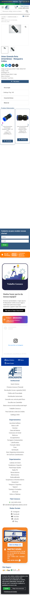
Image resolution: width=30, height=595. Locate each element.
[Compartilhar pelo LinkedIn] (9, 65)
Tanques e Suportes (15, 484)
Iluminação (15, 450)
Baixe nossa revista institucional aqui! (15, 405)
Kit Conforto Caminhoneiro (15, 454)
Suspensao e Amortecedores (15, 480)
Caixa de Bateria (15, 430)
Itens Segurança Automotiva (15, 452)
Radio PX (15, 470)
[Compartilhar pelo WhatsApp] (2, 65)
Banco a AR (15, 425)
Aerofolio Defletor (15, 423)
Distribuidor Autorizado (15, 396)
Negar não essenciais (18, 588)
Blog (16, 521)
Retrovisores (15, 475)
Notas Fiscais (10, 363)
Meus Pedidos (10, 360)
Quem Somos (15, 384)
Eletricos (15, 435)
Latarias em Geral (15, 463)
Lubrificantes (15, 442)
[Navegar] (2, 125)
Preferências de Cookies (10, 591)
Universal (7, 76)
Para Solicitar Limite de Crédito (15, 411)
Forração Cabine (15, 445)
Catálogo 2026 (15, 415)
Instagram (16, 512)
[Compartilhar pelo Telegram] (6, 65)
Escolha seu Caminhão (15, 402)
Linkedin (16, 519)
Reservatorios (15, 472)
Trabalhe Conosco (15, 408)
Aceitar (6, 588)
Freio (15, 447)
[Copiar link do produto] (16, 65)
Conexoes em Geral (15, 433)
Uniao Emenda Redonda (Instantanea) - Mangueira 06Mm (22, 128)
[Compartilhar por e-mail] (13, 65)
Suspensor (15, 482)
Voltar (26, 16)
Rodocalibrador (15, 477)
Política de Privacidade (15, 393)
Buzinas (15, 428)
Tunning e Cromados (15, 489)
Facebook (16, 514)
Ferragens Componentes (15, 440)
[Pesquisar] (27, 11)
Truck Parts (10, 78)
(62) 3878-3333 (24, 8)
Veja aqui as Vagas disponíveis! (14, 310)
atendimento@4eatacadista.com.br (16, 505)
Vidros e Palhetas (15, 494)
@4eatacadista (17, 317)
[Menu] (2, 7)
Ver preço (16, 81)
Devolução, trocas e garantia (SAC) (15, 390)
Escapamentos (15, 438)
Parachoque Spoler (15, 467)
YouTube (16, 516)
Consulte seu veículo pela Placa (15, 399)
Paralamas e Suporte (15, 465)
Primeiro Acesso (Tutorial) (15, 387)
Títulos (22, 360)
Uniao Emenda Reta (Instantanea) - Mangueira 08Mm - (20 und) (7, 128)
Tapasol (15, 487)
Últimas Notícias (14, 254)
